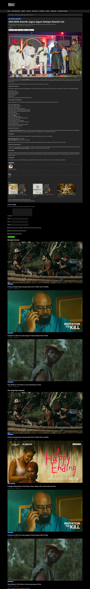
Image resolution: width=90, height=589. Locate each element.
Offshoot (15, 115)
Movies (47, 11)
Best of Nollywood (25, 79)
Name (9, 218)
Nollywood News (16, 11)
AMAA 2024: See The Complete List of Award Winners (18, 194)
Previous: (20, 199)
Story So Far (35, 11)
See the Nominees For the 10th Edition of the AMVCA (66, 194)
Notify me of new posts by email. (15, 233)
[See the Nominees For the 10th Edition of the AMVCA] (69, 189)
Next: (21, 200)
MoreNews (22, 588)
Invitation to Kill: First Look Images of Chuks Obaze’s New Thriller (28, 335)
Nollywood (12, 18)
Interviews (41, 11)
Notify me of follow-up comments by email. (17, 230)
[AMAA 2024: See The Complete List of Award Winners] (20, 189)
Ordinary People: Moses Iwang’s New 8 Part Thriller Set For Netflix (28, 287)
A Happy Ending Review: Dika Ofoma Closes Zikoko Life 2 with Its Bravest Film (32, 486)
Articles (28, 11)
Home (9, 11)
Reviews (23, 11)
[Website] (10, 174)
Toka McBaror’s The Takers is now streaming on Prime (24, 385)
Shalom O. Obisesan (12, 25)
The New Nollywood (62, 11)
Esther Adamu (10, 288)
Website (9, 224)
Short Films (53, 11)
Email (9, 221)
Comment (10, 215)
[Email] (9, 174)
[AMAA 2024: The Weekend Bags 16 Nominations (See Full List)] (44, 189)
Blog (9, 18)
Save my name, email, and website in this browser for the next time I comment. (24, 227)
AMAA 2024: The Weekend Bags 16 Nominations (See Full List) (43, 194)
